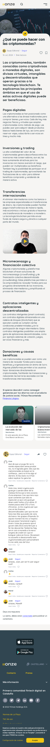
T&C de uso (8, 719)
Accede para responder (24, 481)
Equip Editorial (13, 50)
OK (25, 249)
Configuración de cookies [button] (13, 740)
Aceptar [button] (35, 740)
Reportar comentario (38, 481)
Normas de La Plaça (11, 714)
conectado (27, 616)
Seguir (24, 50)
